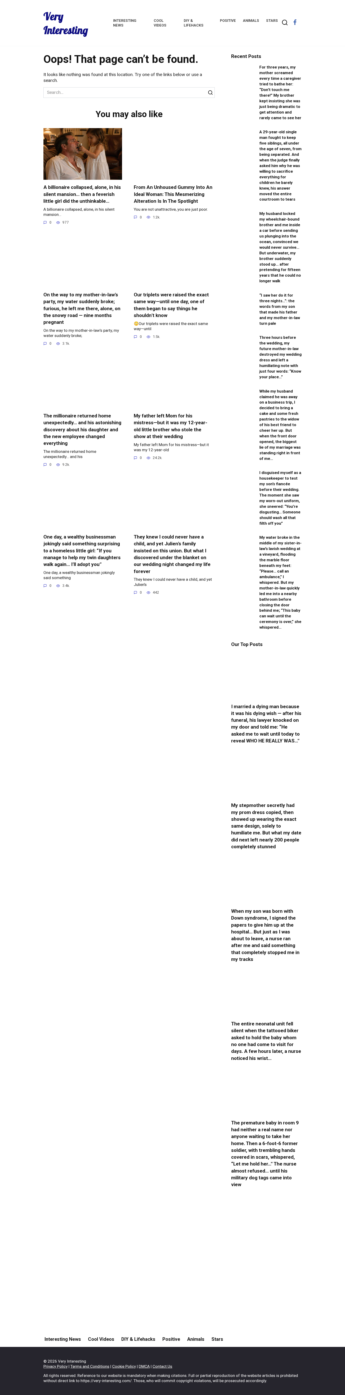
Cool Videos (101, 1339)
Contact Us (162, 1366)
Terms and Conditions (89, 1366)
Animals (251, 21)
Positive (228, 21)
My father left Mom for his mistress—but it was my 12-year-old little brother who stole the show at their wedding (170, 426)
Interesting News (63, 1339)
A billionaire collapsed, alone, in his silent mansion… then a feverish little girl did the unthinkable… (82, 194)
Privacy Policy (55, 1366)
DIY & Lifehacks (138, 1339)
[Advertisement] (266, 1279)
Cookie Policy (124, 1366)
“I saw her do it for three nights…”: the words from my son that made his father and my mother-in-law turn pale (279, 309)
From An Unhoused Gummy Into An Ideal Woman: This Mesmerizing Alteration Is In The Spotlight (173, 194)
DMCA (144, 1366)
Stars (272, 21)
